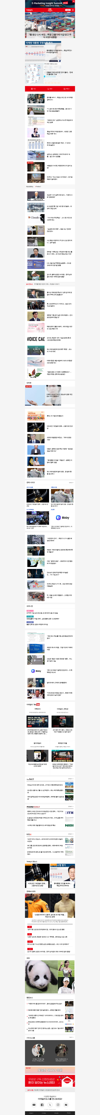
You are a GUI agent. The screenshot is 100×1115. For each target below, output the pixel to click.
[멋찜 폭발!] (66, 985)
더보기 (71, 1037)
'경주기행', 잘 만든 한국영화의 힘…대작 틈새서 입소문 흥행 (45, 928)
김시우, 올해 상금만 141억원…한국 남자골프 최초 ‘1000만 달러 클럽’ (48, 950)
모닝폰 (53, 509)
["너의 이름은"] (41, 976)
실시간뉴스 (29, 284)
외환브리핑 (54, 487)
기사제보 (44, 1113)
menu (73, 10)
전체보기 (70, 778)
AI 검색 (68, 10)
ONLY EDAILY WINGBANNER (50, 9)
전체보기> (71, 482)
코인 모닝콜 (30, 487)
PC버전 (68, 1113)
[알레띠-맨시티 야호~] (66, 968)
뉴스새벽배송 (30, 509)
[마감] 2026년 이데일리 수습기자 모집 (31, 1090)
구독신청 (56, 1113)
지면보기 (31, 1113)
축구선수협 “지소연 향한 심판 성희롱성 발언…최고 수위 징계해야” (48, 943)
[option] (50, 4)
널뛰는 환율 (39, 186)
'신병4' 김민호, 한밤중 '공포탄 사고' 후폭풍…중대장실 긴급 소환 (47, 936)
